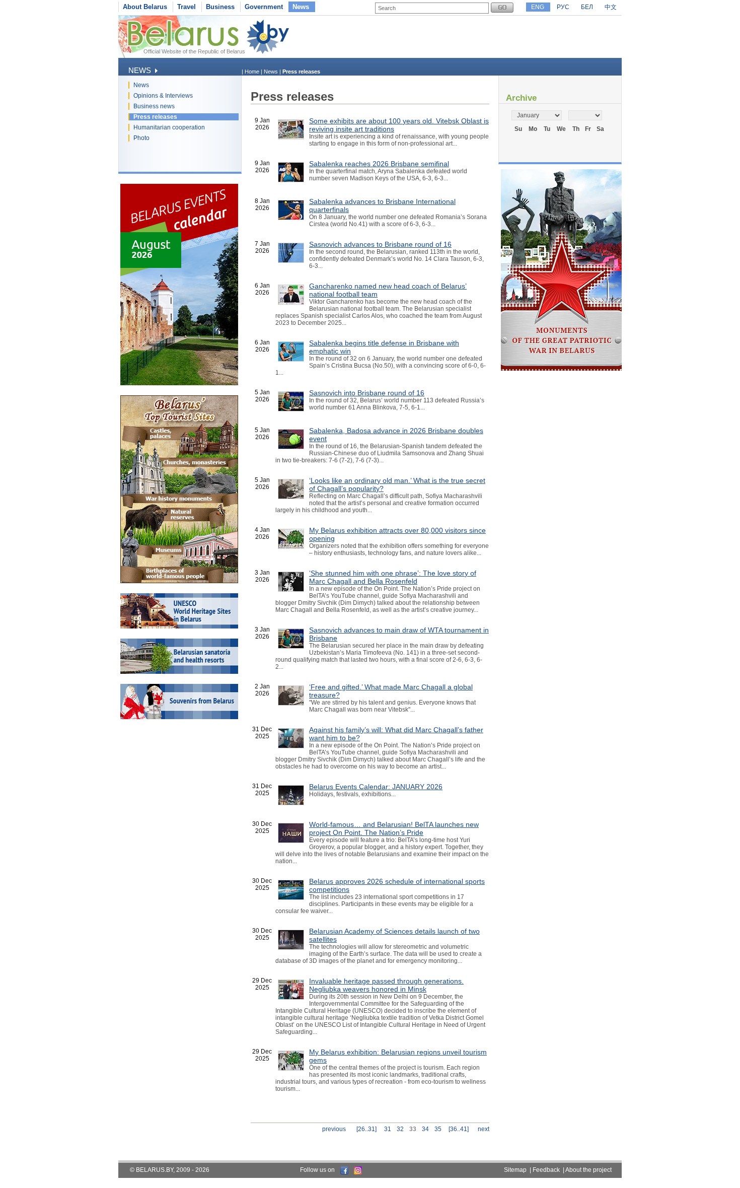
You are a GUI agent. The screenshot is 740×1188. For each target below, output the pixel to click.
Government (264, 7)
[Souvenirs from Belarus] (179, 717)
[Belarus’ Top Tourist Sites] (179, 581)
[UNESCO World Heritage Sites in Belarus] (179, 626)
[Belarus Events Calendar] (179, 383)
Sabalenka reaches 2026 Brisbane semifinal (379, 164)
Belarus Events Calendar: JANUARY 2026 (375, 787)
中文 (611, 7)
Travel (186, 7)
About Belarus (145, 7)
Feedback (546, 1169)
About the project (588, 1169)
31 (387, 1129)
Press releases (155, 116)
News (300, 7)
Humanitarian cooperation (169, 127)
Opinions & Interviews (163, 95)
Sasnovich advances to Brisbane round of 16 (380, 244)
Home (252, 71)
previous (334, 1129)
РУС (563, 7)
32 (400, 1129)
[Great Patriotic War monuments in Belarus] (561, 369)
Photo (141, 138)
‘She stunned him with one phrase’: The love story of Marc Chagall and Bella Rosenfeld (392, 577)
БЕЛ (587, 7)
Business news (154, 106)
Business (220, 7)
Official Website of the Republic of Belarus (194, 51)
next (483, 1129)
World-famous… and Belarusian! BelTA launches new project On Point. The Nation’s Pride (394, 828)
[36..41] (459, 1129)
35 (437, 1129)
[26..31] (366, 1129)
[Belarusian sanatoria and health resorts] (179, 672)
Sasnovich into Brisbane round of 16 (366, 393)
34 (425, 1129)
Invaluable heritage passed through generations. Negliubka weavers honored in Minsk (386, 985)
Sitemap (515, 1169)
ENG (537, 7)
